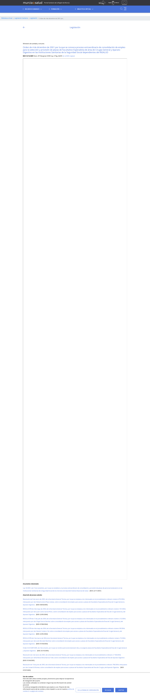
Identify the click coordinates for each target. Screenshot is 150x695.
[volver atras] (24, 27)
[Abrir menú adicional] (125, 8)
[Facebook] (27, 35)
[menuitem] (36, 9)
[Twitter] (24, 35)
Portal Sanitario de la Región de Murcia (56, 3)
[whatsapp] (31, 35)
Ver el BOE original (68, 56)
